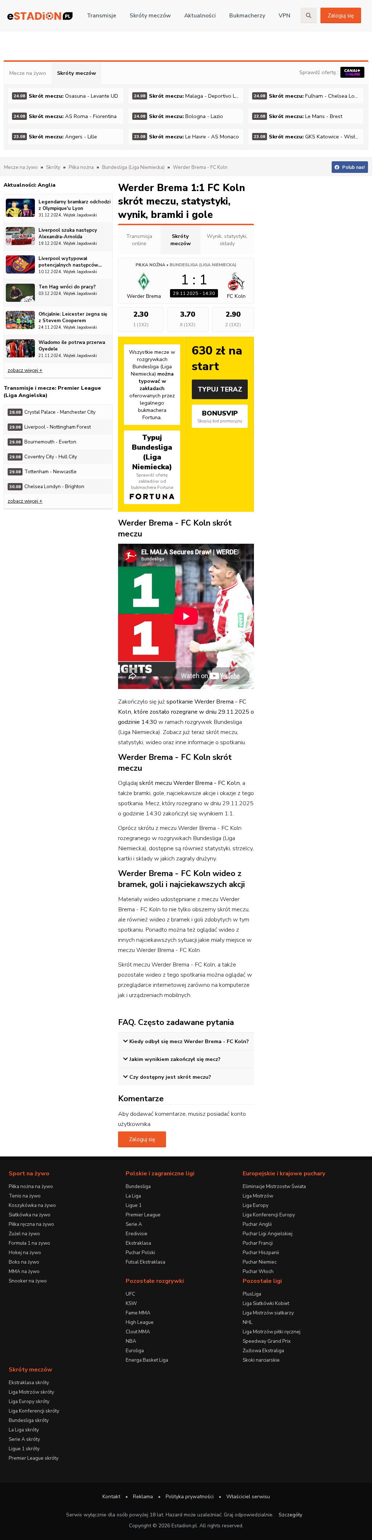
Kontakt (111, 1496)
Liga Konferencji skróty (34, 1410)
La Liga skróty (24, 1429)
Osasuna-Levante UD (66, 96)
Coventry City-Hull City (43, 456)
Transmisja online (139, 239)
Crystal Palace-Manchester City (52, 412)
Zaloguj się (341, 15)
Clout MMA (138, 1331)
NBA (131, 1341)
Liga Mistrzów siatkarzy (268, 1312)
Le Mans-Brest (298, 116)
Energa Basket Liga (147, 1360)
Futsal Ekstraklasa (145, 1262)
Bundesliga (138, 1186)
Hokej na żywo (25, 1252)
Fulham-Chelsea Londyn (308, 96)
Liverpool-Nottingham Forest (50, 426)
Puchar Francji (258, 1243)
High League (140, 1322)
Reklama (143, 1496)
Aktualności (200, 16)
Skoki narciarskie (261, 1360)
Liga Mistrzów (258, 1195)
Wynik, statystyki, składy (227, 239)
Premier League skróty (33, 1458)
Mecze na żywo (27, 73)
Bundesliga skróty (29, 1420)
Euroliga (135, 1350)
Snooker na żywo (28, 1280)
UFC (130, 1293)
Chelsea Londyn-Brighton (46, 486)
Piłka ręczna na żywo (31, 1224)
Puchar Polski (140, 1252)
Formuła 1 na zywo (29, 1243)
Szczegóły (290, 1514)
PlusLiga (252, 1293)
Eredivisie (136, 1233)
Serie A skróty (24, 1439)
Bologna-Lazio (178, 116)
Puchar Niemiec (259, 1262)
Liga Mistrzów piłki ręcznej (271, 1331)
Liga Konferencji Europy (269, 1214)
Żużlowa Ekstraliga (263, 1350)
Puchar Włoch (258, 1271)
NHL (247, 1322)
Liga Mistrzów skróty (31, 1392)
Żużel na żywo (24, 1233)
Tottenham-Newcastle (43, 471)
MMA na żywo (24, 1271)
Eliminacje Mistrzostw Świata (274, 1186)
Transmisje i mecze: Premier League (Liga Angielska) (52, 391)
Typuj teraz (220, 389)
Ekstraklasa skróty (29, 1382)
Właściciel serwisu (248, 1496)
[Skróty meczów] (40, 16)
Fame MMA (138, 1312)
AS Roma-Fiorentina (65, 116)
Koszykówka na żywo (32, 1205)
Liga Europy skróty (29, 1401)
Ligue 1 (134, 1205)
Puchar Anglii (257, 1224)
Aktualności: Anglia (30, 185)
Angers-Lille (55, 136)
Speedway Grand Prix (267, 1341)
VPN (284, 16)
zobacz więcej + (25, 370)
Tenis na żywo (25, 1195)
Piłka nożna (150, 265)
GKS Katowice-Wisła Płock (308, 136)
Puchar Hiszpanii (261, 1252)
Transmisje (101, 16)
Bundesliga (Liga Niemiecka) (203, 265)
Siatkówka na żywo (29, 1214)
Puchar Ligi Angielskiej (267, 1233)
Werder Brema (144, 296)
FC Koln (236, 296)
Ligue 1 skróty (24, 1448)
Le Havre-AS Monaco (186, 136)
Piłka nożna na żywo (31, 1186)
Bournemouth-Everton (42, 441)
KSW (131, 1303)
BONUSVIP (219, 416)
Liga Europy (255, 1205)
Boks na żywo (24, 1262)
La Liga (133, 1195)
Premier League (143, 1214)
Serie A (134, 1224)
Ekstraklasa (138, 1243)
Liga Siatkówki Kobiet (266, 1303)
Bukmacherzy (247, 16)
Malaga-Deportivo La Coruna (188, 96)
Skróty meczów (150, 16)
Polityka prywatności (190, 1496)
